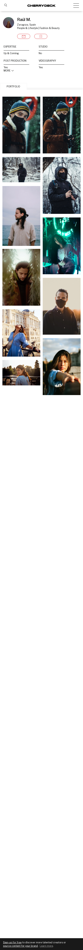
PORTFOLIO (13, 86)
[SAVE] (40, 36)
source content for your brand (20, 945)
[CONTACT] (23, 36)
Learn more (46, 945)
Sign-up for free (12, 942)
